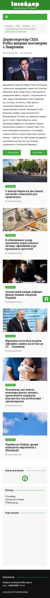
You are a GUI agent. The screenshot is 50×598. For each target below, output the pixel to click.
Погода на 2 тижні (14, 499)
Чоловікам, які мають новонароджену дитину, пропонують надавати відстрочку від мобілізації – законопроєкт (24, 395)
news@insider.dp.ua (21, 582)
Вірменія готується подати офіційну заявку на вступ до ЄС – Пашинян (24, 343)
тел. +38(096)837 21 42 (14, 585)
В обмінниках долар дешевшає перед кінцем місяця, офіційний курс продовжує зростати (21, 244)
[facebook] (25, 478)
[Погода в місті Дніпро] (25, 496)
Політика (27, 53)
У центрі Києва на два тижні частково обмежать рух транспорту (24, 194)
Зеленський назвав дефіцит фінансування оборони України (23, 294)
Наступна (37, 152)
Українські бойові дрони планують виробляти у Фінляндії (21, 447)
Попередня (13, 152)
